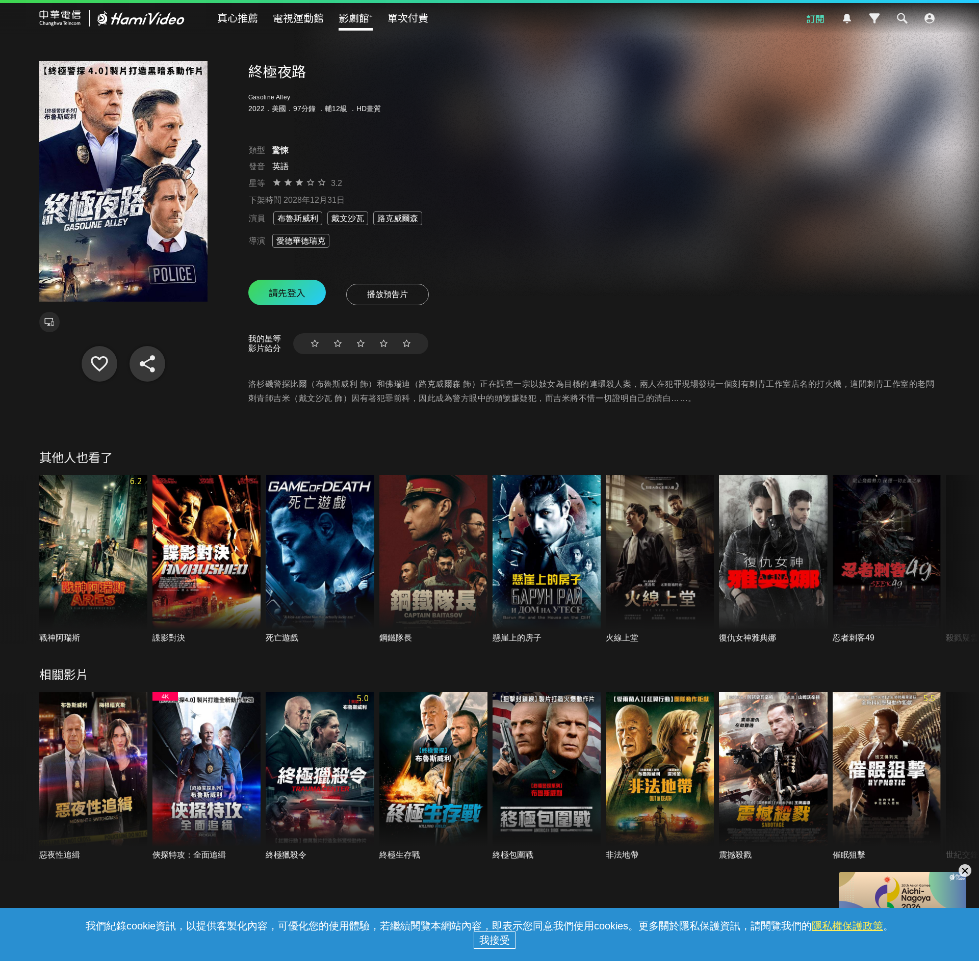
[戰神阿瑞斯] (93, 559)
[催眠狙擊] (887, 776)
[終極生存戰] (433, 776)
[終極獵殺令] (320, 776)
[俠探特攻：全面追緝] (206, 776)
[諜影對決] (206, 559)
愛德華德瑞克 (300, 240)
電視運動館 (298, 17)
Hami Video (112, 18)
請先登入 (287, 292)
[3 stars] (360, 343)
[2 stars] (337, 343)
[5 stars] (406, 343)
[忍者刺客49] (887, 559)
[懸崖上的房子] (547, 559)
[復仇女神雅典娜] (773, 559)
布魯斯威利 (297, 218)
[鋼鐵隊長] (433, 559)
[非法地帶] (660, 776)
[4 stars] (383, 343)
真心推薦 (237, 17)
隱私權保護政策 (847, 925)
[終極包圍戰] (547, 776)
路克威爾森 (397, 218)
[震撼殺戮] (773, 776)
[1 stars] (314, 343)
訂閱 (815, 18)
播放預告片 (387, 294)
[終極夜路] (99, 364)
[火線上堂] (660, 559)
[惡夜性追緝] (93, 776)
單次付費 (408, 17)
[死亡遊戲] (320, 559)
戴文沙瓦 (347, 218)
